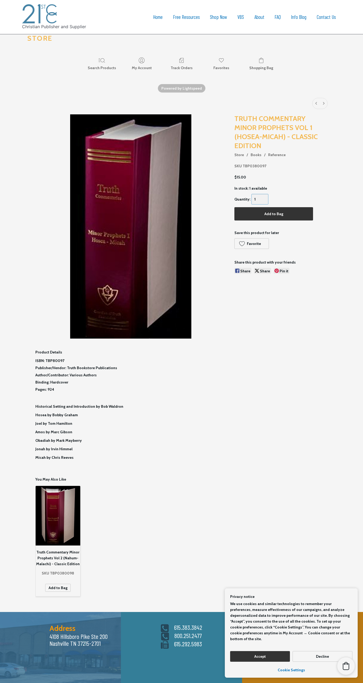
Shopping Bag (261, 67)
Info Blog (298, 17)
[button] (251, 243)
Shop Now (218, 17)
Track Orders (182, 67)
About (259, 17)
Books (256, 154)
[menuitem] (316, 103)
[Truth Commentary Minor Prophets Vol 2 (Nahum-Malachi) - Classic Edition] (58, 515)
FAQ (278, 17)
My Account (142, 67)
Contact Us (326, 17)
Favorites (221, 67)
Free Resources (186, 17)
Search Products (102, 67)
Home (158, 17)
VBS (240, 17)
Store (239, 154)
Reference (277, 154)
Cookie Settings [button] (291, 670)
